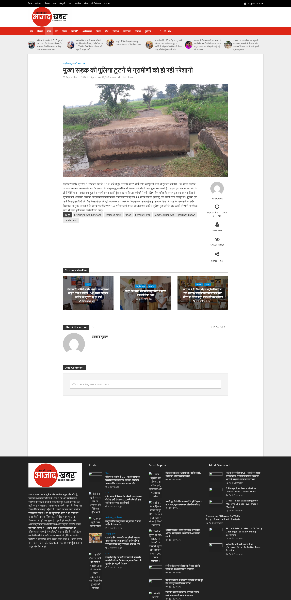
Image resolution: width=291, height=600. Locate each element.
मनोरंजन (127, 31)
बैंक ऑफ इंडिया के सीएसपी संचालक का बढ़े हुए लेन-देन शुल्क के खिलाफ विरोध (184, 581)
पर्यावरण (38, 3)
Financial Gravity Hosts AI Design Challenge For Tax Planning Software (244, 531)
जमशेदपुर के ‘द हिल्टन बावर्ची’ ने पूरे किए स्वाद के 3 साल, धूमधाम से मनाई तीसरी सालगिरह (184, 503)
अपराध (138, 31)
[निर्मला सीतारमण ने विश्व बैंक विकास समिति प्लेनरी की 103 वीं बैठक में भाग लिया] (155, 571)
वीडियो (40, 31)
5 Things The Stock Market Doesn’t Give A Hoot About (241, 490)
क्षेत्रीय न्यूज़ (68, 63)
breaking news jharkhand (87, 214)
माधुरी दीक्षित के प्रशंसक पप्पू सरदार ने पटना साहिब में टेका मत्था (129, 42)
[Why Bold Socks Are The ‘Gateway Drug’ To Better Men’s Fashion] (215, 547)
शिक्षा (98, 31)
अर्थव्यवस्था (87, 31)
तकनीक (78, 3)
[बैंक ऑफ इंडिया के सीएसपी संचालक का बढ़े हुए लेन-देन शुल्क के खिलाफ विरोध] (155, 583)
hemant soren (143, 214)
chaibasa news (113, 214)
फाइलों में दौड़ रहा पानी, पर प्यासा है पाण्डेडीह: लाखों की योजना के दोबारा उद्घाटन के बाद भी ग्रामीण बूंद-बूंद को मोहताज (207, 45)
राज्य (49, 31)
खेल (54, 3)
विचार (30, 3)
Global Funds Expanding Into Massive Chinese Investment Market (242, 503)
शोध (106, 31)
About (107, 3)
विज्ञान (47, 3)
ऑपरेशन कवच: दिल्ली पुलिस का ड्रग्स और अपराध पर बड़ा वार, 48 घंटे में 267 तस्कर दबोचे (183, 533)
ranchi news (71, 220)
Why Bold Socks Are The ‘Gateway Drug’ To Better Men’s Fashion (244, 547)
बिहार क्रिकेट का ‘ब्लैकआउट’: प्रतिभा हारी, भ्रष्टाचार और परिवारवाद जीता (183, 474)
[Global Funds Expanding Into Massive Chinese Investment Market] (215, 503)
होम (31, 31)
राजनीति (74, 31)
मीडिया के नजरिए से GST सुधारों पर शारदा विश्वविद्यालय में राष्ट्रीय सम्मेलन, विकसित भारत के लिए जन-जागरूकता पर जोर (49, 45)
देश (56, 31)
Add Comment (236, 482)
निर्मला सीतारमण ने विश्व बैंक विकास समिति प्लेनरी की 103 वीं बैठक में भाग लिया (183, 567)
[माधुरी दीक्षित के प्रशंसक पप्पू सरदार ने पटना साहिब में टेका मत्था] (110, 42)
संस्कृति (62, 3)
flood (128, 214)
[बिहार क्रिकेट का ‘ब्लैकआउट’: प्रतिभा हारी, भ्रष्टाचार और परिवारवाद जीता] (155, 485)
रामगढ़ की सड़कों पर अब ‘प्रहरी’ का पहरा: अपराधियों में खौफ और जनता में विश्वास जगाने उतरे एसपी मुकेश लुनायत (246, 45)
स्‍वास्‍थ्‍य (116, 31)
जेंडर (86, 3)
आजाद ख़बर (217, 198)
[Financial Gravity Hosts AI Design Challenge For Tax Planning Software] (215, 532)
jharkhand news (186, 214)
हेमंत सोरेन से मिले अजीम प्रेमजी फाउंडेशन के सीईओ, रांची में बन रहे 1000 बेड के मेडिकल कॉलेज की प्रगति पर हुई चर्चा (89, 45)
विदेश (64, 31)
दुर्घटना (148, 31)
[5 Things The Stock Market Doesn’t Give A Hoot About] (215, 492)
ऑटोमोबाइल (96, 3)
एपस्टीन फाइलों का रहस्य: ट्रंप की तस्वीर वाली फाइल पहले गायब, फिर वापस (182, 594)
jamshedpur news (164, 214)
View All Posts (218, 326)
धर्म (70, 3)
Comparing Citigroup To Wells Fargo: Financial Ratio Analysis (223, 518)
